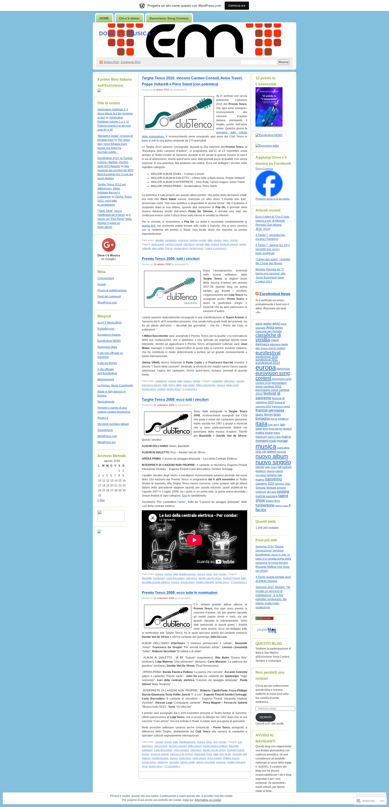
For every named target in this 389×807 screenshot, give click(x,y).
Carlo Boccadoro (175, 578)
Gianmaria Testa (203, 754)
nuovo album (272, 456)
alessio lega (160, 746)
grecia (273, 418)
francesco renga (281, 406)
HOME (104, 18)
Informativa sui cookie (208, 800)
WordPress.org (106, 442)
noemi (271, 451)
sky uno (271, 491)
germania (276, 410)
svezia (260, 496)
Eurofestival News (275, 294)
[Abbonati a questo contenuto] (257, 294)
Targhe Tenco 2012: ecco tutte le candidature (114, 200)
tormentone (265, 505)
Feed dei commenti (109, 296)
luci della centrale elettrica (156, 582)
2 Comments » (239, 582)
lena (265, 428)
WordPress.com (107, 302)
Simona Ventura (266, 487)
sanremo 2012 (282, 483)
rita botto (174, 762)
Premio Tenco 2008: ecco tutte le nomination (179, 593)
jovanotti (237, 754)
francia (262, 410)
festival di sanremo (268, 395)
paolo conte (232, 385)
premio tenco (181, 248)
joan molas (188, 385)
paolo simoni (199, 758)
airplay (267, 323)
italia (210, 240)
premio (233, 240)
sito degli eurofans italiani (113, 424)
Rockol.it (102, 417)
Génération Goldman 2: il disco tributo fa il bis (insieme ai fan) (115, 113)
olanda (260, 467)
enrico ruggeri (276, 348)
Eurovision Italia (107, 347)
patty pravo (271, 467)
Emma (264, 348)
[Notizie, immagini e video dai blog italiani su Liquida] (110, 520)
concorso (183, 240)
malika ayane (264, 432)
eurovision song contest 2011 (271, 384)
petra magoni (214, 758)
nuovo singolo (273, 462)
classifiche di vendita (268, 337)
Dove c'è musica (125, 33)
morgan (282, 440)
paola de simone (229, 244)
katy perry (273, 424)
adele (259, 323)
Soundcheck (105, 430)
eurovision (283, 368)
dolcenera (275, 344)
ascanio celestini (178, 746)
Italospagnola (105, 379)
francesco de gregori (181, 754)
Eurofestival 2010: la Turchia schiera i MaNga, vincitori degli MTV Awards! (114, 162)
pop (215, 574)
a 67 (240, 742)
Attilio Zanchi (194, 746)
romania (272, 475)
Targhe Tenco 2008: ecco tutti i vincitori (175, 399)
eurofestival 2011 (267, 359)
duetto (284, 344)
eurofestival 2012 (268, 363)
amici (276, 323)
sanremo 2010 (265, 483)
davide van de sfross (210, 578)
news (226, 240)
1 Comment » (190, 389)
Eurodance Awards (109, 334)
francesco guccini (151, 385)
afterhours (147, 746)
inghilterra (283, 418)
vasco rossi (281, 505)
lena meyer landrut (280, 428)
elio (258, 348)
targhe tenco (196, 248)
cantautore (171, 240)
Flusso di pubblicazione (112, 290)
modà (272, 440)
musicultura (283, 447)
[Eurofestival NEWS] (269, 135)
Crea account (105, 278)
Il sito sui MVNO (107, 363)
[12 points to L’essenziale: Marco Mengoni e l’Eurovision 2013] (269, 125)
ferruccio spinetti (160, 754)
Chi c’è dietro (129, 18)
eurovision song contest (273, 375)
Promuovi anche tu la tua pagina (272, 198)
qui (217, 290)
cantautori (217, 381)
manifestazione (187, 574)
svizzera (272, 496)
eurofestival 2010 (267, 356)
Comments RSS (130, 62)
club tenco (188, 244)
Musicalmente (106, 401)
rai (279, 467)
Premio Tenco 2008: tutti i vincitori (170, 259)
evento (202, 240)
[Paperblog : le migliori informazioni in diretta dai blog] (267, 633)
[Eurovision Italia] (267, 145)
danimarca (262, 344)
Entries (111, 62)
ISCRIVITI (265, 717)
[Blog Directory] (265, 619)
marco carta (274, 436)
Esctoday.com (105, 328)
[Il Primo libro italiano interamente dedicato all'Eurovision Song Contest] (99, 91)
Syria (144, 766)
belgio (279, 327)
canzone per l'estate (269, 331)
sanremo (221, 762)
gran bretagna (268, 416)
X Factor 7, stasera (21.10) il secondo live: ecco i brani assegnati (273, 249)
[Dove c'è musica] (269, 195)
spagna (161, 389)
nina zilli (261, 451)
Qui (185, 495)
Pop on (169, 248)
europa (193, 240)
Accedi (101, 284)
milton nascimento (205, 385)
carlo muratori (181, 750)
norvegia (281, 451)
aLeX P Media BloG (109, 322)
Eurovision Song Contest (169, 18)
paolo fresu (185, 758)
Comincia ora (236, 5)
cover (275, 340)
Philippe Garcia (231, 758)
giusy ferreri (264, 414)
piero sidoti (158, 248)
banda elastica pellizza (215, 746)
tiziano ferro (273, 500)
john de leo (225, 754)
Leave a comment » (216, 248)
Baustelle (147, 578)
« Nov (101, 500)
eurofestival (268, 352)
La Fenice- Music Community (115, 385)
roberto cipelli (187, 762)
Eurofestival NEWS (109, 340)
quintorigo (162, 762)
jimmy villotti (175, 385)
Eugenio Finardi (231, 578)
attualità (159, 240)
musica (218, 240)
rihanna (271, 471)
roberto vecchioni (205, 762)
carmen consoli (173, 244)
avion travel (157, 244)
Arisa (270, 327)
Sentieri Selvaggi (205, 582)
